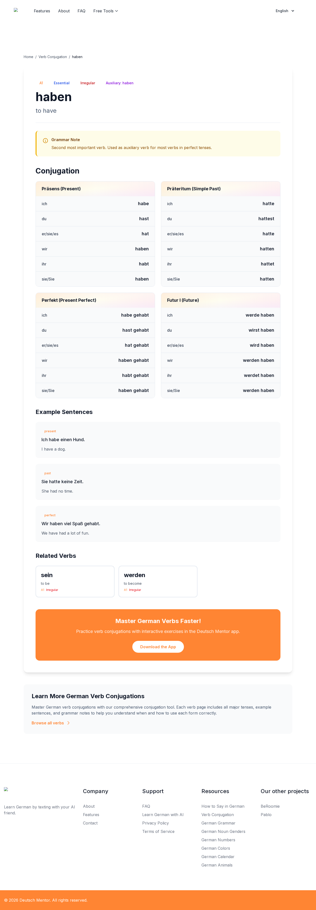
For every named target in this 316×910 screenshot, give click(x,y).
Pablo (266, 814)
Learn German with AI (163, 814)
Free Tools (103, 10)
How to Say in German (222, 806)
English (282, 11)
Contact (90, 823)
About (64, 10)
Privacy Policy (155, 823)
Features (42, 10)
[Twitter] (158, 900)
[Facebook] (147, 900)
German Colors (215, 848)
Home (28, 57)
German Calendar (218, 856)
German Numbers (218, 839)
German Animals (217, 865)
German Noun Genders (223, 831)
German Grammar (218, 823)
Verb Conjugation (53, 57)
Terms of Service (158, 831)
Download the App (158, 646)
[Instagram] (169, 900)
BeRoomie (270, 806)
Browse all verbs (48, 722)
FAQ (81, 10)
